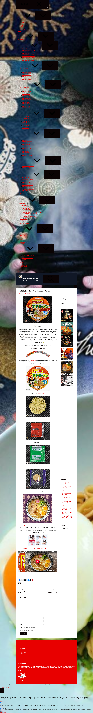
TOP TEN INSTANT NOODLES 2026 (28, 50)
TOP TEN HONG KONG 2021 (27, 152)
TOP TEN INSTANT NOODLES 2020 (28, 58)
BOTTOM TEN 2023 (25, 122)
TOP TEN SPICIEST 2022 (26, 75)
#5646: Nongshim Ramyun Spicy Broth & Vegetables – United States (66, 493)
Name (21, 617)
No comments (27, 293)
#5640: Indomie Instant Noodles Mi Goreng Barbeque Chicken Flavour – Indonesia (67, 515)
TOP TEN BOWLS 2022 (26, 99)
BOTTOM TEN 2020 (25, 126)
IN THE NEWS (22, 28)
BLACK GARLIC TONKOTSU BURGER (29, 254)
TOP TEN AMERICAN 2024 (27, 149)
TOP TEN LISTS (20, 39)
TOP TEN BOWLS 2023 (26, 96)
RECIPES (21, 251)
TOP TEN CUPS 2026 (26, 90)
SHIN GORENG (25, 260)
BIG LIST (19, 193)
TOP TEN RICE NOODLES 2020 (28, 166)
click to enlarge (32, 360)
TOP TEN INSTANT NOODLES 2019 (28, 60)
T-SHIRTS (21, 240)
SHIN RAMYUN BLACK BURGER (28, 255)
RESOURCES (20, 231)
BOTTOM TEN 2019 (25, 128)
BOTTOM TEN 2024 (25, 121)
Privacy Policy (20, 659)
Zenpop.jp (33, 325)
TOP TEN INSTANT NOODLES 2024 (28, 53)
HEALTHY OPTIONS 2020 (26, 183)
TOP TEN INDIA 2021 (26, 153)
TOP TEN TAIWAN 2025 (26, 144)
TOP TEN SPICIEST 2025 (26, 71)
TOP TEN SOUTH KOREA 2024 (27, 148)
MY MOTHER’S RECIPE (26, 256)
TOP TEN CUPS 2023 (26, 98)
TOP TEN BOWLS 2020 (26, 105)
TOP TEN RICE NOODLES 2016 (27, 168)
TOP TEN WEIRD (25, 191)
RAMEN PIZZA (22, 220)
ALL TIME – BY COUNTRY (24, 136)
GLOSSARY (22, 239)
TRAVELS (21, 25)
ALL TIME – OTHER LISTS (24, 177)
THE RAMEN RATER (30, 278)
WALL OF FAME (23, 29)
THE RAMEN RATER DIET (24, 223)
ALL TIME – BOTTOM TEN (24, 116)
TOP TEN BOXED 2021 (26, 182)
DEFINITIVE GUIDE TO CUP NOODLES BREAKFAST (29, 217)
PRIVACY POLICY (23, 268)
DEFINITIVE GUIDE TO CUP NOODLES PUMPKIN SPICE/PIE (31, 215)
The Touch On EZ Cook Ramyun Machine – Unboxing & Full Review (67, 484)
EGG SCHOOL (22, 235)
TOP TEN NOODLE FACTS (27, 190)
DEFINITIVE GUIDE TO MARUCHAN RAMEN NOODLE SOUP (31, 212)
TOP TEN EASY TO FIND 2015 (27, 187)
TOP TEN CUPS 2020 (26, 106)
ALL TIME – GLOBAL (23, 48)
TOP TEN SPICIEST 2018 (26, 79)
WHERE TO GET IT (23, 266)
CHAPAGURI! (24, 259)
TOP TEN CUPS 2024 (26, 95)
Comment (22, 602)
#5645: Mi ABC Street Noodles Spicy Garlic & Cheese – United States (67, 497)
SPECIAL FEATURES (21, 203)
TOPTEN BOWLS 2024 (26, 94)
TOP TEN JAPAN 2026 (26, 140)
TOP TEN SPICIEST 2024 (26, 72)
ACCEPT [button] (7, 687)
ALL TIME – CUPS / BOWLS (25, 87)
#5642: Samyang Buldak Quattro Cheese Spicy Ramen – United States (67, 508)
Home (19, 10)
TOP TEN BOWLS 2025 (26, 91)
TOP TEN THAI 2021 (25, 151)
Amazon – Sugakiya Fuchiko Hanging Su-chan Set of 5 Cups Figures (37, 548)
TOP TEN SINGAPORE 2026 (27, 141)
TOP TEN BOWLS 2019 (26, 107)
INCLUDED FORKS (23, 243)
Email (21, 621)
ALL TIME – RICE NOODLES (25, 163)
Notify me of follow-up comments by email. (29, 627)
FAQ (20, 238)
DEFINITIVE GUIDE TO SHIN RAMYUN (27, 209)
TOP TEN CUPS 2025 (26, 92)
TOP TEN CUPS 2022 (26, 100)
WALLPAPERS (22, 242)
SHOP (21, 236)
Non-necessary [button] (2, 706)
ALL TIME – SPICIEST (24, 68)
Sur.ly (24, 678)
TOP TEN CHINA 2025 (26, 143)
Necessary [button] (2, 701)
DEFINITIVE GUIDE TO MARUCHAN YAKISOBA (28, 213)
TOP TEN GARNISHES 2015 (27, 186)
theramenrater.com (22, 676)
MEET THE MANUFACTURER (23, 195)
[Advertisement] (67, 400)
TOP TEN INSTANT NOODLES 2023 (28, 54)
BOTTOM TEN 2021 (25, 125)
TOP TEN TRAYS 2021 (26, 181)
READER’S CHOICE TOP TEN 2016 (28, 189)
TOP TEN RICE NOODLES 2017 (27, 167)
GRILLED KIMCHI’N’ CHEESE (27, 258)
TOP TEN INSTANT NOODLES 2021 (28, 57)
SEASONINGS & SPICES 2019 (27, 185)
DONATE (19, 31)
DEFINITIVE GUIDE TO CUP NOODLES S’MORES (28, 216)
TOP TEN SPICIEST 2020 (26, 77)
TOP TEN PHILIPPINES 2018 (27, 155)
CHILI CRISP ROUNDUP (24, 206)
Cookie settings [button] (3, 687)
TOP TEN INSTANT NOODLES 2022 (28, 56)
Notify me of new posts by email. (27, 630)
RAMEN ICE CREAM (23, 219)
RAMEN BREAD (22, 221)
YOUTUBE (22, 23)
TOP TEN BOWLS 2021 (26, 102)
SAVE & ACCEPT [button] (3, 712)
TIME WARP (22, 234)
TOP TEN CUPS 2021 (26, 103)
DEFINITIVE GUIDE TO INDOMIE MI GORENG (28, 210)
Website (21, 624)
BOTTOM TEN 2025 (25, 119)
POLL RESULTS (22, 262)
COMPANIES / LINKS (24, 265)
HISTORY (21, 26)
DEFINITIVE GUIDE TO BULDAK (25, 208)
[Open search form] (51, 279)
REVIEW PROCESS (23, 22)
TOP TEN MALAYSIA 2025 (27, 145)
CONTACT (19, 271)
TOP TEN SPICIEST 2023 (26, 73)
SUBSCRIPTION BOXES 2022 (27, 179)
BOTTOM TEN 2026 (25, 118)
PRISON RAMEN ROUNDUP (25, 205)
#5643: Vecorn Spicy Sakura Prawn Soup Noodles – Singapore (67, 504)
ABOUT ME (22, 21)
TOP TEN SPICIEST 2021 (26, 76)
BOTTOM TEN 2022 (25, 124)
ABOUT (19, 18)
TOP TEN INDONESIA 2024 (27, 147)
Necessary (3, 702)
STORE (19, 269)
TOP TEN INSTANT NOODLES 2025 (28, 52)
